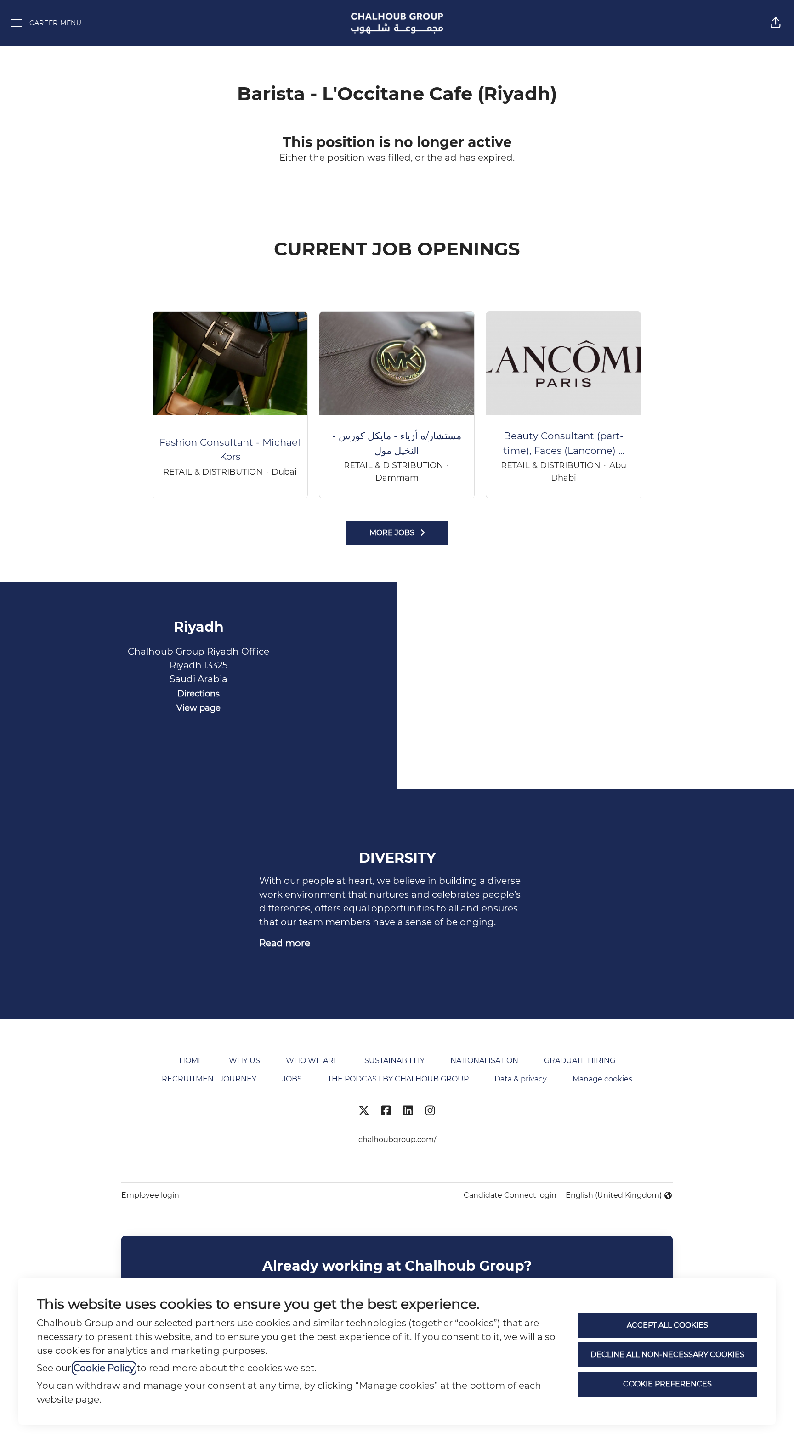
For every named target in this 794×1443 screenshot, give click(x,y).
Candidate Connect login (510, 1195)
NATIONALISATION (484, 1060)
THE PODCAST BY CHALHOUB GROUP (398, 1079)
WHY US (244, 1060)
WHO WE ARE (312, 1060)
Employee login (150, 1195)
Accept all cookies (667, 1325)
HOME (191, 1060)
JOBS (292, 1079)
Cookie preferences (667, 1384)
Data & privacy (520, 1079)
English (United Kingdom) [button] (614, 1196)
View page (198, 708)
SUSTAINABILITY (394, 1060)
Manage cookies (602, 1079)
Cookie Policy (104, 1368)
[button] (775, 23)
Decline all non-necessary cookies (667, 1354)
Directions (198, 694)
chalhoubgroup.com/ (397, 1139)
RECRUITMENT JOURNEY (209, 1079)
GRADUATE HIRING (579, 1060)
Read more (284, 943)
